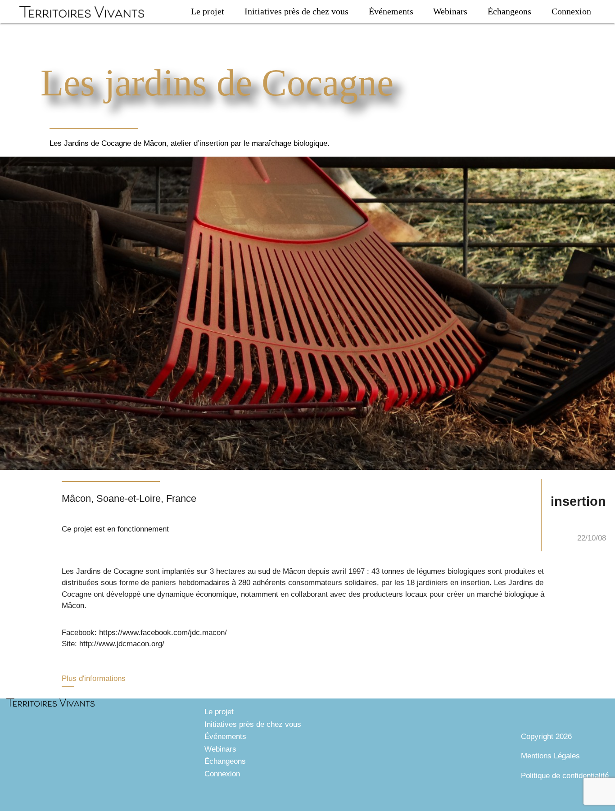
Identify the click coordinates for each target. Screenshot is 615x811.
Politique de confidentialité (565, 775)
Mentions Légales (550, 756)
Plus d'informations (94, 678)
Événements (391, 11)
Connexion (571, 11)
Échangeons (509, 11)
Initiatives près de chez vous (296, 11)
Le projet (207, 11)
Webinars (450, 11)
